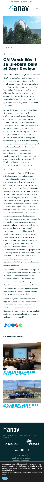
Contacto (15, 2)
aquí (4, 474)
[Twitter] (9, 325)
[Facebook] (5, 325)
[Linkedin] (13, 325)
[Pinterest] (17, 325)
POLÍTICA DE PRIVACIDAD (21, 458)
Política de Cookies (21, 461)
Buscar (24, 2)
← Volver (8, 47)
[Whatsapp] (20, 325)
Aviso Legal (21, 455)
